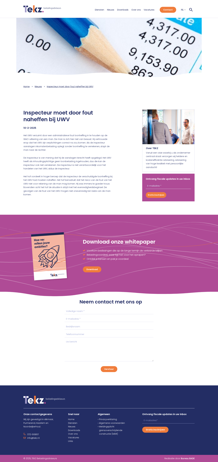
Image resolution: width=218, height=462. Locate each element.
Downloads (122, 9)
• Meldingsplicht (106, 426)
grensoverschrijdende (110, 430)
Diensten (99, 9)
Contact (168, 9)
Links (70, 441)
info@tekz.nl (33, 438)
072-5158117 (33, 434)
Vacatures (149, 9)
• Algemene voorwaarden (111, 423)
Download (92, 269)
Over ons (136, 9)
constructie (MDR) (108, 433)
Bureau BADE (188, 458)
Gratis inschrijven (156, 195)
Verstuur (109, 369)
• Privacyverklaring (107, 419)
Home (26, 86)
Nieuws (110, 9)
